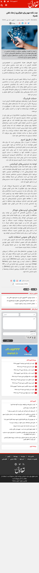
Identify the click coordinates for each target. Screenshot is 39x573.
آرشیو (9, 456)
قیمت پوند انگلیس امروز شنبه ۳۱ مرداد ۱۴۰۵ (23, 383)
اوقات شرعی (13, 459)
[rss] (1, 1)
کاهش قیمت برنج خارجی (29, 408)
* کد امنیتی (33, 331)
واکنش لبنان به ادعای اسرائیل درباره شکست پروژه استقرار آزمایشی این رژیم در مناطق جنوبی (19, 438)
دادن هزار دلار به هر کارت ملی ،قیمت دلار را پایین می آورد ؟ (21, 411)
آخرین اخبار (33, 401)
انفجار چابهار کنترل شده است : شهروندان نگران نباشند (22, 429)
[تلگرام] (4, 1)
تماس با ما (31, 456)
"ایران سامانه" (15, 481)
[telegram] (22, 23)
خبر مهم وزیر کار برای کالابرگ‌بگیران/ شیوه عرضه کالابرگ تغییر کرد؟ (19, 419)
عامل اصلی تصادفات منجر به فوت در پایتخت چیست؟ (22, 423)
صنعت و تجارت (20, 20)
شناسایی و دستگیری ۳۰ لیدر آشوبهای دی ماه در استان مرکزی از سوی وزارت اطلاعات (19, 415)
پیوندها (16, 456)
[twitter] (28, 23)
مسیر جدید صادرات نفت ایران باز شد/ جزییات (24, 426)
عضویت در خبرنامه (32, 459)
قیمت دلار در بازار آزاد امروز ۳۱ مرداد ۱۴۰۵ (24, 370)
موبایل (33, 289)
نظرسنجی (4, 459)
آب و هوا (22, 459)
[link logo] (32, 4)
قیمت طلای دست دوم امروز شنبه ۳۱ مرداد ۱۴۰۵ (22, 380)
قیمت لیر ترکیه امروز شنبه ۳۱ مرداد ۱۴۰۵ (24, 390)
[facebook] (19, 23)
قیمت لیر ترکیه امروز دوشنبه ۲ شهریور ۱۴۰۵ (24, 363)
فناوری (13, 20)
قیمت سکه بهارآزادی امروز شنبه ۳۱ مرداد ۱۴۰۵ (23, 376)
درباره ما (23, 456)
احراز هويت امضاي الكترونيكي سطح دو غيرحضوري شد (21, 301)
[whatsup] (25, 23)
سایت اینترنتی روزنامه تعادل (21, 476)
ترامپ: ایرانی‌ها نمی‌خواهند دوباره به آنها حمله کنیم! (23, 405)
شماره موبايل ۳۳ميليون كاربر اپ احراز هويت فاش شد (21, 298)
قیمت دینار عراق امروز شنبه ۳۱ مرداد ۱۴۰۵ (24, 393)
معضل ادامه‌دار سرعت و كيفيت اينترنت (25, 304)
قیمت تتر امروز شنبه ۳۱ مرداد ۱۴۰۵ (25, 367)
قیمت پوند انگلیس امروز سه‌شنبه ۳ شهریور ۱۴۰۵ (22, 386)
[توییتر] (8, 1)
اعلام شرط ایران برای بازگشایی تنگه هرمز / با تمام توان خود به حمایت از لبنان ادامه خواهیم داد (19, 433)
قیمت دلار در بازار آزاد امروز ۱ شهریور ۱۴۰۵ (24, 373)
